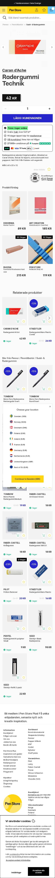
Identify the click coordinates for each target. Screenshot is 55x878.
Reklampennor (9, 763)
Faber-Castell (34, 767)
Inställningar (16, 872)
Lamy (30, 764)
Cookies (6, 786)
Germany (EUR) (20, 450)
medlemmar (36, 136)
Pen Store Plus (9, 751)
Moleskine (32, 776)
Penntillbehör (17, 25)
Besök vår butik (10, 745)
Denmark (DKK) (20, 427)
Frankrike (32, 815)
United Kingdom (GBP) (23, 461)
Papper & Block (34, 741)
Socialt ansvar (9, 766)
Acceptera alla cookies (38, 871)
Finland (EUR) (19, 433)
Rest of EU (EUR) (21, 467)
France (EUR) (19, 444)
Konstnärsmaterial (36, 732)
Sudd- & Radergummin (35, 25)
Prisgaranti (8, 772)
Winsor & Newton (35, 773)
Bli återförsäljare (10, 760)
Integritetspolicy (10, 780)
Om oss (6, 739)
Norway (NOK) (20, 422)
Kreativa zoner (9, 769)
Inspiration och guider (12, 754)
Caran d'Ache (14, 70)
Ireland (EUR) (19, 439)
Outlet (31, 747)
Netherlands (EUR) (22, 456)
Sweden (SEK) (20, 416)
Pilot (30, 761)
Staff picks (33, 753)
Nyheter (31, 750)
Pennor (6, 25)
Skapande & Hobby (36, 735)
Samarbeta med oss (12, 757)
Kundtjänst (8, 733)
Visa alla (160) (34, 779)
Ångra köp (7, 783)
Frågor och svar (10, 736)
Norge (30, 807)
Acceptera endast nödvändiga (18, 860)
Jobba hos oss (9, 742)
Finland (31, 812)
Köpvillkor (7, 777)
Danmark (32, 810)
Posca (30, 770)
